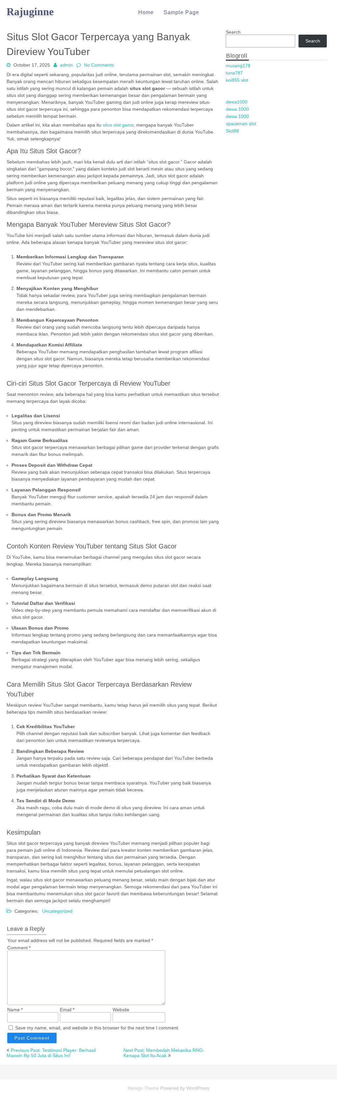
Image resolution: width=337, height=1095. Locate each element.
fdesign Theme (144, 1088)
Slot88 (232, 130)
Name (15, 1009)
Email (67, 1009)
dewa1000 (236, 101)
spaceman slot (241, 123)
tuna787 (234, 72)
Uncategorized (57, 911)
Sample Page (181, 12)
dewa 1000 (237, 109)
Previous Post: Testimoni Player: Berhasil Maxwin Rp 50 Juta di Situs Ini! (51, 1053)
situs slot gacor (118, 125)
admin (66, 65)
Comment (19, 947)
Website (121, 1009)
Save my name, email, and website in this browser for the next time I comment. (97, 1027)
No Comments (99, 65)
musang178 (238, 65)
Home (146, 12)
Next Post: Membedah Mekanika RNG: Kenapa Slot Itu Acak (163, 1053)
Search (233, 32)
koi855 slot (237, 80)
